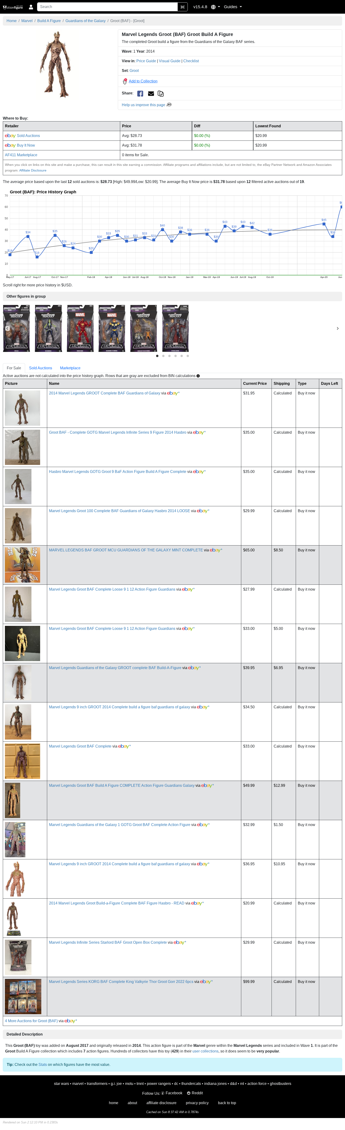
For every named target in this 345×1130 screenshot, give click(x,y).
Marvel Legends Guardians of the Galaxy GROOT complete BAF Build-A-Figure (115, 668)
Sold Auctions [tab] (40, 368)
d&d (233, 1084)
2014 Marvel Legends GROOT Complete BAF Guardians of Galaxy (104, 393)
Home (12, 21)
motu (129, 1084)
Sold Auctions (28, 136)
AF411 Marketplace (21, 155)
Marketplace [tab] (70, 368)
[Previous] (7, 328)
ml (242, 1084)
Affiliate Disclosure (32, 170)
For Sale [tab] (14, 368)
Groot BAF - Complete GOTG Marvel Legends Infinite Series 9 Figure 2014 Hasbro (117, 432)
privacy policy (197, 1103)
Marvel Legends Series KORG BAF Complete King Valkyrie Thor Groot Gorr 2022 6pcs (121, 982)
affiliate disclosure (161, 1103)
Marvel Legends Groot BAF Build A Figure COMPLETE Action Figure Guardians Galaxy (122, 785)
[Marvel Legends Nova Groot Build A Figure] (111, 328)
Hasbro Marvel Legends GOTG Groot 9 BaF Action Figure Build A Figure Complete (117, 472)
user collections (205, 1051)
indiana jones (215, 1084)
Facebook (174, 1093)
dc (176, 1084)
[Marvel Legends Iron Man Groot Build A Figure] (80, 328)
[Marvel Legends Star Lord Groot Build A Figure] (175, 328)
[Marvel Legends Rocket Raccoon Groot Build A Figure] (143, 328)
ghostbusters (280, 1084)
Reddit (197, 1093)
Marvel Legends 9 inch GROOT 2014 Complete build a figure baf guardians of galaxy (119, 707)
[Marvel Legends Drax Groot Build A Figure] (16, 328)
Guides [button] (231, 6)
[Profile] (31, 6)
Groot (134, 71)
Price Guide (146, 61)
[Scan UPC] (182, 6)
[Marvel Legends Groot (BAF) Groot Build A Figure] (57, 64)
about (132, 1103)
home (113, 1103)
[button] (215, 7)
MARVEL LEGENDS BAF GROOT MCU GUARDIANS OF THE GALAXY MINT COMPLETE (126, 550)
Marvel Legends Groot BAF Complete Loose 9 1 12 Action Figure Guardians (112, 589)
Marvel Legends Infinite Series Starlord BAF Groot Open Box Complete (108, 942)
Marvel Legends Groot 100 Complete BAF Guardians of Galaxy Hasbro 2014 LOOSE (119, 511)
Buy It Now (25, 145)
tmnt (140, 1084)
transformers (97, 1084)
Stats (42, 1065)
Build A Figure (49, 21)
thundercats (191, 1084)
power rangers (159, 1084)
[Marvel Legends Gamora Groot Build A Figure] (48, 328)
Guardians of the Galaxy (85, 21)
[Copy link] (161, 93)
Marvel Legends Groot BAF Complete (80, 746)
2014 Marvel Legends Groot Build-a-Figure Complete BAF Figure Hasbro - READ (116, 903)
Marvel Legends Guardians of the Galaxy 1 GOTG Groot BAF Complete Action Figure (119, 825)
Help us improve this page (144, 105)
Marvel (27, 21)
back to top (227, 1103)
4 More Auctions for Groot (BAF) (31, 1021)
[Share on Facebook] (140, 93)
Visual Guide (169, 61)
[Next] (337, 328)
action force (257, 1084)
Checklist (191, 61)
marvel (78, 1084)
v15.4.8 (200, 6)
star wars (61, 1084)
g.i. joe (116, 1084)
